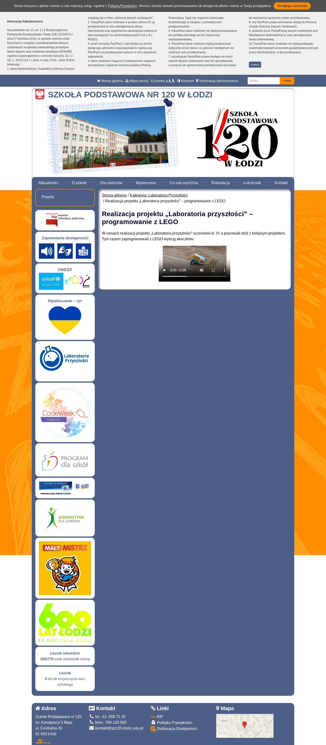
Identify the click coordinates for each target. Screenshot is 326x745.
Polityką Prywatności (122, 6)
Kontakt (281, 183)
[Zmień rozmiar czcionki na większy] (169, 81)
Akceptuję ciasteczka (292, 6)
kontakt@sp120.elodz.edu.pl (118, 728)
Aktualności (48, 183)
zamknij (255, 64)
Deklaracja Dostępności (177, 729)
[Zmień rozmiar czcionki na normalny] (167, 81)
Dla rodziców (111, 183)
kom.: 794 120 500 (110, 722)
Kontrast (187, 81)
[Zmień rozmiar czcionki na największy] (173, 81)
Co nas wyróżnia (184, 183)
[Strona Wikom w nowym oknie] (42, 741)
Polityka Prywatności (174, 723)
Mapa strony (138, 81)
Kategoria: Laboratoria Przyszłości (159, 195)
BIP (159, 717)
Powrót (48, 197)
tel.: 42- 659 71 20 (110, 717)
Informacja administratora (218, 81)
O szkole (79, 183)
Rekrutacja (220, 183)
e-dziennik (252, 183)
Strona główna (111, 81)
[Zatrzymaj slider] (112, 166)
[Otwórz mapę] (244, 726)
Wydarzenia (146, 183)
